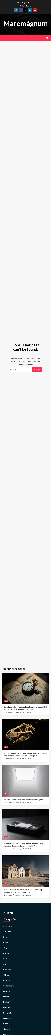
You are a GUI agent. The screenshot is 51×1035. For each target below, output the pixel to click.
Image (28, 6)
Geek (5, 1024)
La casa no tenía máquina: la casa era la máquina (23, 799)
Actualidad (7, 926)
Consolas (7, 969)
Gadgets (7, 1018)
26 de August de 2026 (21, 895)
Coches (6, 953)
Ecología (6, 1002)
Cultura (6, 980)
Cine (5, 948)
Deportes (7, 991)
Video (22, 6)
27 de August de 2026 (21, 758)
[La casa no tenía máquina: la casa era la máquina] (25, 781)
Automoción (8, 932)
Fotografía (7, 1013)
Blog (6, 701)
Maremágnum (25, 23)
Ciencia (6, 942)
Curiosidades (8, 986)
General (6, 1029)
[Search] (47, 38)
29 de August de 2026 (21, 712)
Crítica (6, 975)
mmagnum (9, 712)
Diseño (6, 996)
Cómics (6, 959)
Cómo (5, 964)
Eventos (6, 1007)
